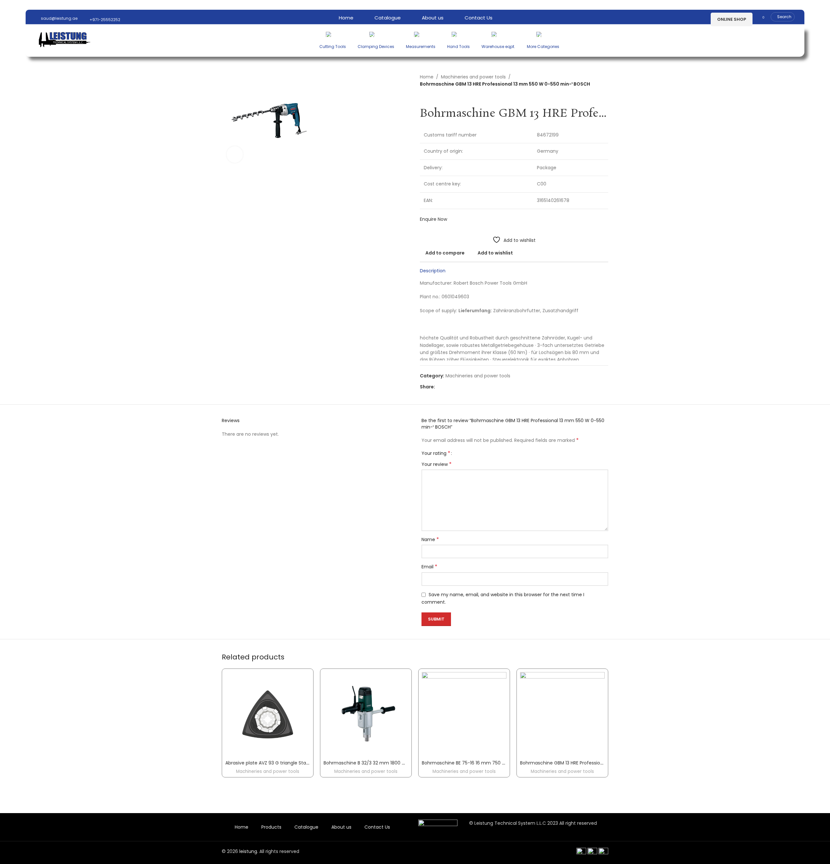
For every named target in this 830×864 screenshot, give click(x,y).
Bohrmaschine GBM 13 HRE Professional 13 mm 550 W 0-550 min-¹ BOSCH (602, 763)
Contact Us (377, 827)
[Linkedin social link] (461, 387)
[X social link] (446, 387)
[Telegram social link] (468, 387)
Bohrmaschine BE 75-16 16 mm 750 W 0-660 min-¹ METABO (488, 763)
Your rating (435, 453)
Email (429, 566)
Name (430, 539)
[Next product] (436, 97)
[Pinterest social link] (453, 387)
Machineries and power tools (473, 77)
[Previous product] (423, 97)
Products (271, 827)
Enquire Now (433, 219)
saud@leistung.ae (58, 18)
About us (341, 827)
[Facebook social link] (439, 387)
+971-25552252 (104, 19)
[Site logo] (64, 38)
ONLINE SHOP (731, 19)
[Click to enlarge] (235, 154)
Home (426, 77)
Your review (436, 464)
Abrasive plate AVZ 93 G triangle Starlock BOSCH (279, 763)
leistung (248, 851)
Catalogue (306, 827)
